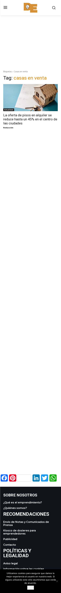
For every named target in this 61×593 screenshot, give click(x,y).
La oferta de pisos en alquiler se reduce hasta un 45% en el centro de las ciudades (30, 119)
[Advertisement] (30, 38)
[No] (57, 581)
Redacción (8, 127)
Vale (30, 587)
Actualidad (8, 110)
